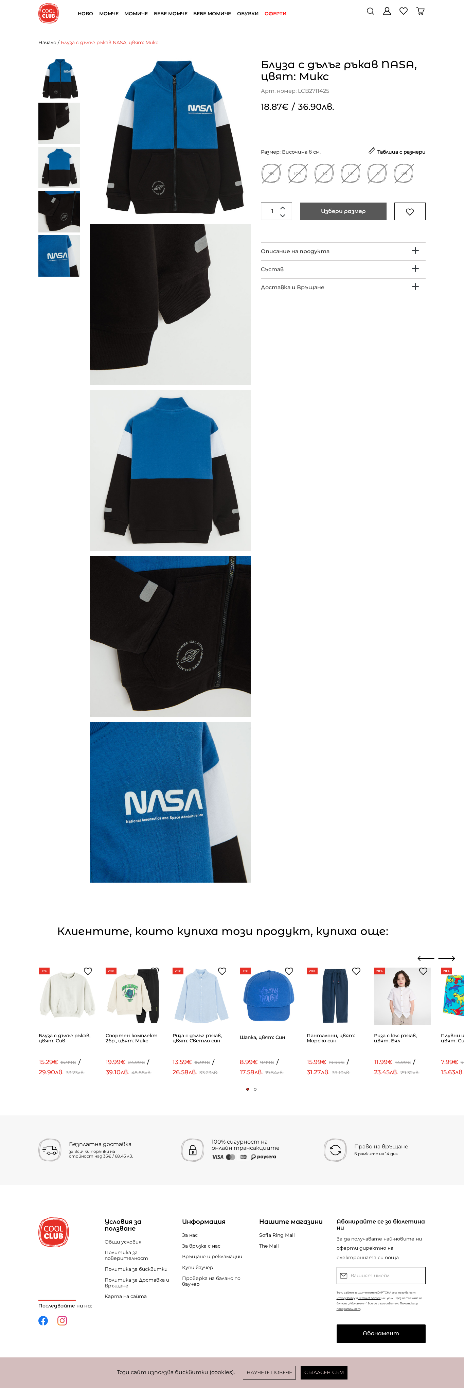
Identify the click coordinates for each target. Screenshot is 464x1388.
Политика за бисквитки (136, 1269)
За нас (190, 1235)
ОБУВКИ (248, 14)
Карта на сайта (126, 1296)
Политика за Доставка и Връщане (137, 1283)
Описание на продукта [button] (295, 251)
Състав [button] (272, 269)
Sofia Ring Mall (277, 1235)
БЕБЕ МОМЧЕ (171, 14)
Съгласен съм (324, 1372)
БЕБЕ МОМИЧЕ (212, 14)
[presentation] (426, 958)
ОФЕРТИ (276, 14)
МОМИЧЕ (136, 14)
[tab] (343, 251)
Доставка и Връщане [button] (292, 287)
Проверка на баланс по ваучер (211, 1281)
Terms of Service (369, 1298)
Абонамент (381, 1333)
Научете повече (269, 1372)
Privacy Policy (346, 1298)
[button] (247, 1089)
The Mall (269, 1246)
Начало (47, 42)
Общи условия (123, 1242)
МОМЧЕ (109, 14)
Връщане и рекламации (212, 1256)
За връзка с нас (201, 1246)
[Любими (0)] (404, 13)
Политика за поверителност (126, 1255)
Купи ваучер (197, 1267)
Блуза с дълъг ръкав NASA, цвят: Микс (109, 42)
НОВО (85, 14)
